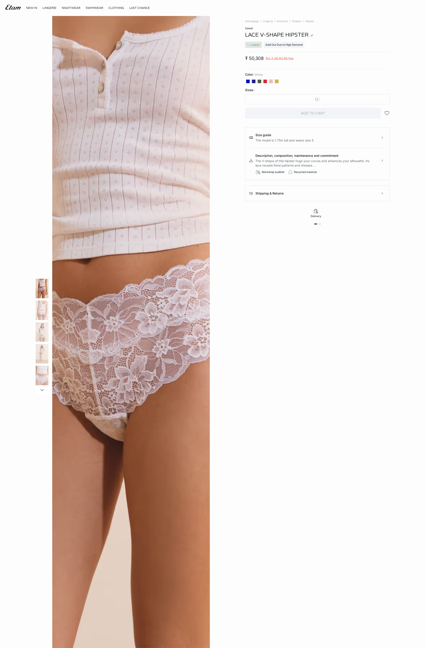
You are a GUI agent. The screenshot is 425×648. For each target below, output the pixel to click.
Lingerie (268, 21)
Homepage (252, 21)
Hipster (309, 21)
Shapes (296, 21)
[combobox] (317, 99)
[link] (31, 8)
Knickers (282, 21)
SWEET (249, 28)
